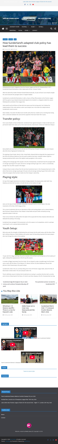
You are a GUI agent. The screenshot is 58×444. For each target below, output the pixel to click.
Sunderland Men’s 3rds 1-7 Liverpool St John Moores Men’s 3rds (47, 309)
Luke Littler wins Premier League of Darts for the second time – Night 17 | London (22, 402)
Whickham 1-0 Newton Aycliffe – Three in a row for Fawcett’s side (9, 309)
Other (26, 30)
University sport (14, 26)
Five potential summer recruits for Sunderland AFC (45, 283)
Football (24, 26)
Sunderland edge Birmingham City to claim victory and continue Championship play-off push (15, 284)
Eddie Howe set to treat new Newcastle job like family (28, 309)
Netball (41, 26)
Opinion (10, 39)
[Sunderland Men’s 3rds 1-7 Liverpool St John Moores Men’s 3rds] (48, 295)
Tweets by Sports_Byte (29, 371)
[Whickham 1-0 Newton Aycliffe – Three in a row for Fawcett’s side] (9, 295)
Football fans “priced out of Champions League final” (15, 399)
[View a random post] (55, 28)
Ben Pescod (14, 49)
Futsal (20, 30)
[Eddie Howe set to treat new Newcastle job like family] (28, 295)
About (2, 414)
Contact (34, 30)
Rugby (33, 26)
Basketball (13, 30)
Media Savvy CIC (29, 431)
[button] (28, 27)
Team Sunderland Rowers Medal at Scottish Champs (14, 396)
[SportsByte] (3, 28)
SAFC (15, 39)
